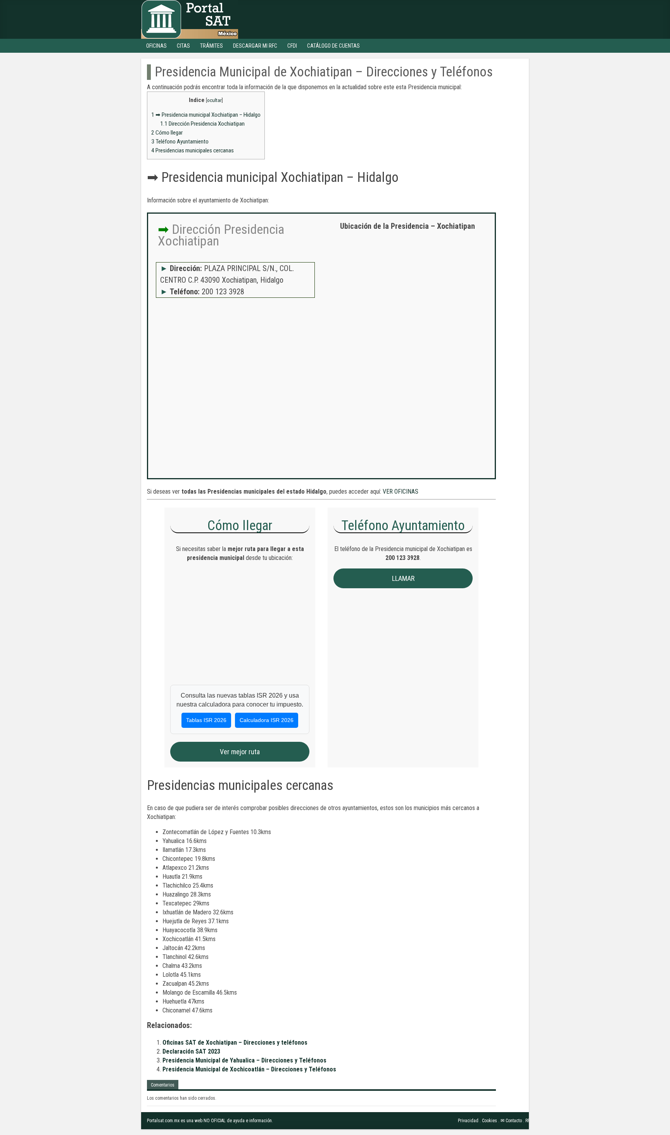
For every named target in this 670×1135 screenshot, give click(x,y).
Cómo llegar (167, 132)
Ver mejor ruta (240, 752)
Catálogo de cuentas (333, 46)
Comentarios (162, 1085)
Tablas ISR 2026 (206, 720)
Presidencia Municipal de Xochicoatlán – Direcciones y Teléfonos (249, 1069)
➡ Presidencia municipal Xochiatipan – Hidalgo (206, 114)
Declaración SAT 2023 (191, 1051)
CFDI (292, 46)
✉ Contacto (511, 1120)
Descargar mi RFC (255, 46)
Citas (183, 46)
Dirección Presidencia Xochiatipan (202, 123)
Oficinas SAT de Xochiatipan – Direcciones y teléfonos (234, 1042)
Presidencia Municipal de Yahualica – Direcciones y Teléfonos (244, 1060)
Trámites (211, 46)
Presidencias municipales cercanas (192, 150)
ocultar (214, 100)
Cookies (489, 1120)
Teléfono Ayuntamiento (180, 141)
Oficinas (156, 46)
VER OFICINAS (400, 491)
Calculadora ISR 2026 (267, 720)
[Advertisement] (407, 292)
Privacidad (468, 1120)
